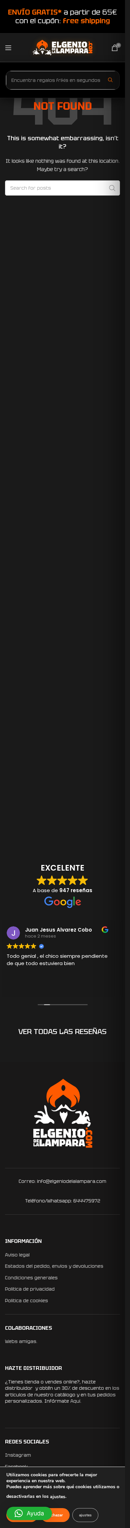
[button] (29, 1513)
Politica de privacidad (30, 1289)
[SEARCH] (112, 188)
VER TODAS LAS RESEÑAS (62, 1031)
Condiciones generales (31, 1278)
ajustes (57, 1497)
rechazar (55, 1515)
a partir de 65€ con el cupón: (62, 16)
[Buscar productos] (110, 80)
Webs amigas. (21, 1341)
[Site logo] (62, 47)
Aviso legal (17, 1255)
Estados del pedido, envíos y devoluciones (54, 1266)
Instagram (18, 1455)
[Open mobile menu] (8, 47)
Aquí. (75, 1401)
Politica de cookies (26, 1301)
